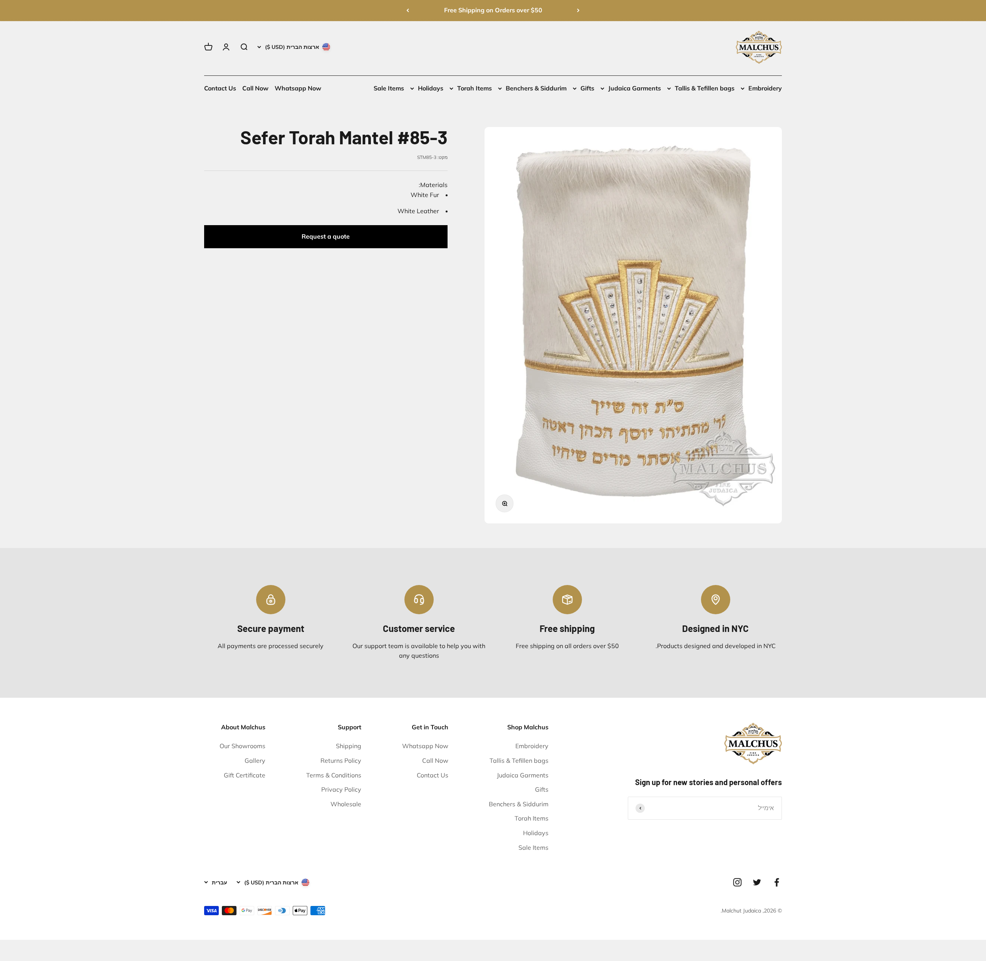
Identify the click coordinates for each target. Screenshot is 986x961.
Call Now (255, 88)
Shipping (348, 746)
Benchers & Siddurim (536, 88)
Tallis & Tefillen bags (704, 88)
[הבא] (407, 10)
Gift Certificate (244, 775)
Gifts (587, 88)
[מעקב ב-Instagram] (737, 882)
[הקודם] (578, 10)
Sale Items (389, 88)
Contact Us (220, 88)
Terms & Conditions (333, 775)
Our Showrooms (242, 746)
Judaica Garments (634, 88)
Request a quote (326, 236)
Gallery (255, 760)
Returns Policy (340, 760)
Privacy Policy (341, 789)
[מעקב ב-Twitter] (757, 882)
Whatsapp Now (298, 88)
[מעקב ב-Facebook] (776, 882)
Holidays (430, 88)
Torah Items (474, 88)
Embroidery (765, 88)
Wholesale (345, 804)
